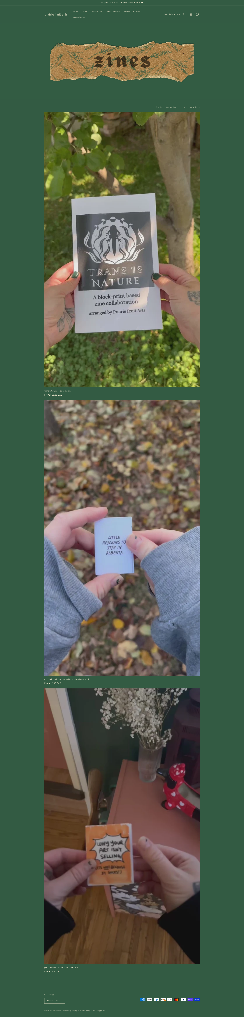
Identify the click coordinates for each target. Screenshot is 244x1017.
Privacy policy (85, 1010)
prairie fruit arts (56, 1010)
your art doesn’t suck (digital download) (61, 967)
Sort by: (159, 107)
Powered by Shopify (70, 1010)
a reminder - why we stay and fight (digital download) (66, 679)
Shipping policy (99, 1010)
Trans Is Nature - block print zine (57, 391)
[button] (185, 14)
